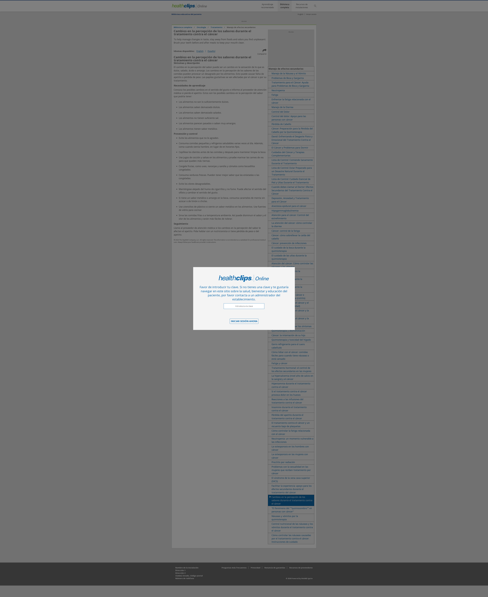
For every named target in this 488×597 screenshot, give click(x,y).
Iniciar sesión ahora (244, 321)
